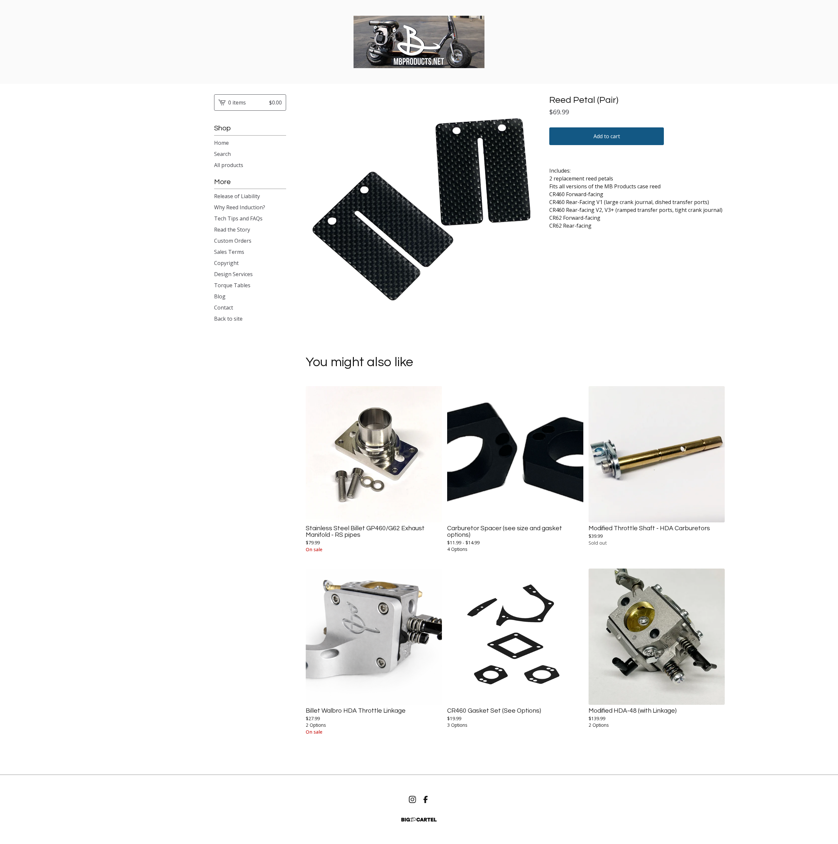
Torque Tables (232, 285)
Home (221, 142)
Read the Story (232, 229)
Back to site (228, 318)
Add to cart (606, 136)
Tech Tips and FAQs (238, 218)
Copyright (226, 263)
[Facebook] (425, 799)
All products (228, 165)
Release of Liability (237, 196)
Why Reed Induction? (239, 207)
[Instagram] (412, 799)
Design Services (233, 274)
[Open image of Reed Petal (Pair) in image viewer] (421, 209)
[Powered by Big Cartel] (419, 819)
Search (222, 154)
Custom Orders (232, 240)
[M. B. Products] (419, 42)
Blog (220, 296)
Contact (223, 307)
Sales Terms (229, 251)
